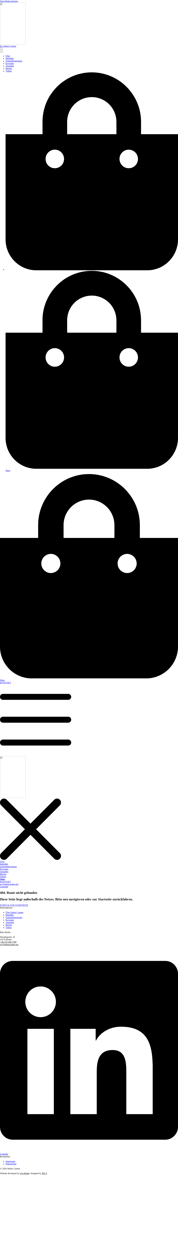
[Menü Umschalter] (1, 50)
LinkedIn (4, 1154)
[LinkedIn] (89, 1151)
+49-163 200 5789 (8, 942)
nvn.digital (24, 1173)
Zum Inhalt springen (9, 1)
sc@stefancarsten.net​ (9, 944)
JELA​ (44, 1173)
